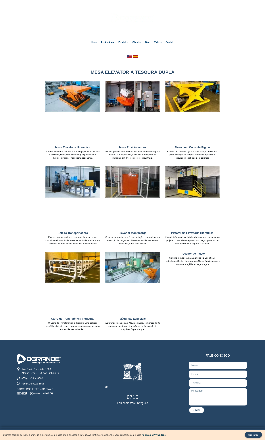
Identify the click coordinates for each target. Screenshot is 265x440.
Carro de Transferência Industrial (72, 318)
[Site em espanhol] (135, 56)
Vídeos (157, 42)
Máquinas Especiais (132, 318)
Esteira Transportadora (73, 232)
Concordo (253, 434)
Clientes (136, 42)
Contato (169, 42)
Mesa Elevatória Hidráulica (72, 147)
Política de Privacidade (154, 434)
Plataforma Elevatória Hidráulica (192, 232)
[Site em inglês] (129, 56)
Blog (147, 42)
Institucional (107, 42)
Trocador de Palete (192, 253)
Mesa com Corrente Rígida (192, 147)
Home (94, 42)
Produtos (123, 42)
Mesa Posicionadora (132, 147)
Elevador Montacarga (132, 232)
